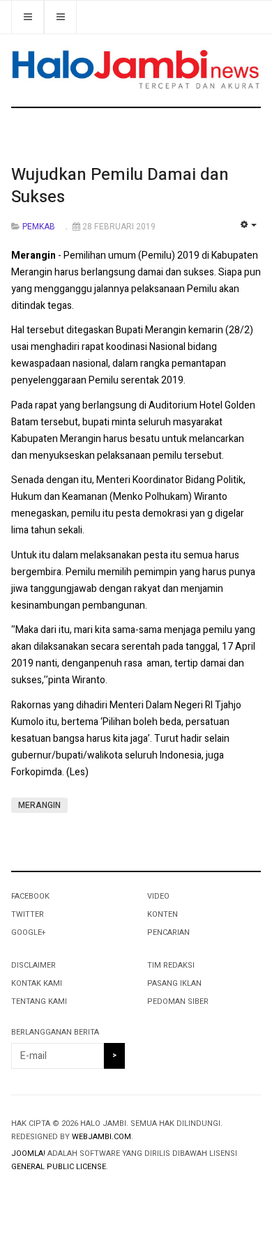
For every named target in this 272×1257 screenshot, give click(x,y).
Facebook (30, 896)
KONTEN (162, 914)
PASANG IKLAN (174, 983)
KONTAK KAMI (36, 983)
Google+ (28, 932)
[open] (60, 17)
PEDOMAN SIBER (178, 1001)
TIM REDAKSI (171, 965)
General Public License (58, 1167)
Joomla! (28, 1153)
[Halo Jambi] (136, 70)
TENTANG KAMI (39, 1001)
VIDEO (158, 896)
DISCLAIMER (33, 965)
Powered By (74, 1195)
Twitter (27, 914)
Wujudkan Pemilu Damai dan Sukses (120, 185)
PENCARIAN (168, 932)
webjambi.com (101, 1137)
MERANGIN (39, 805)
